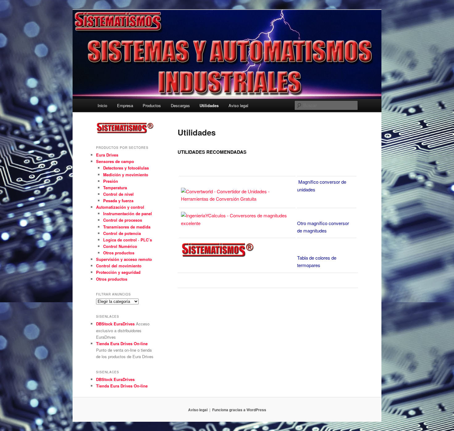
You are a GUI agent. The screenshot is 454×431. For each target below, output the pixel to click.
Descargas (180, 105)
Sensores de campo (115, 161)
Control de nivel (118, 194)
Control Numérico (120, 246)
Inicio (102, 105)
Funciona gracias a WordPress (239, 409)
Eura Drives (107, 155)
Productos (152, 105)
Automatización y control (120, 207)
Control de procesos (122, 220)
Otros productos (118, 253)
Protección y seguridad (118, 272)
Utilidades (209, 105)
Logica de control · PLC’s (127, 240)
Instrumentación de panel (127, 213)
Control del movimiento (118, 266)
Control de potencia (122, 233)
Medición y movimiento (125, 175)
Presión (110, 181)
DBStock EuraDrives (115, 324)
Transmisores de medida (126, 227)
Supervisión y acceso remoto (124, 259)
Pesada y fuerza (118, 200)
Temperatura (115, 187)
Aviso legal (238, 105)
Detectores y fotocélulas (126, 168)
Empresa (125, 105)
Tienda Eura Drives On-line (122, 343)
